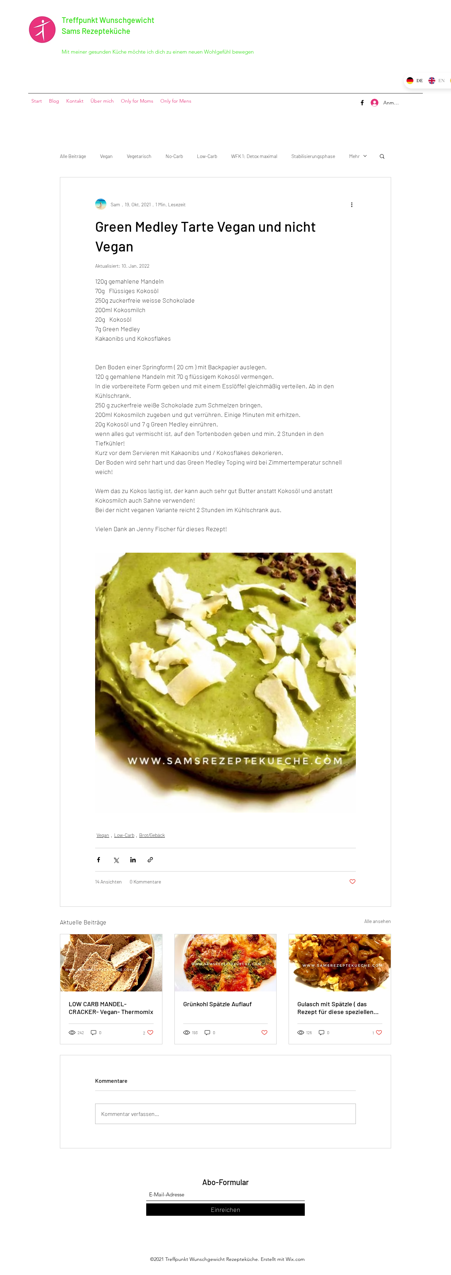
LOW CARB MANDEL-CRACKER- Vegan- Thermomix (111, 1007)
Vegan (106, 156)
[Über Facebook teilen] (98, 859)
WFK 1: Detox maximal (254, 156)
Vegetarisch (139, 156)
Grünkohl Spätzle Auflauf (217, 1004)
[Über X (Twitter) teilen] (115, 859)
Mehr (354, 156)
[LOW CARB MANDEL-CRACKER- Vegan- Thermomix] (111, 962)
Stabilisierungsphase (313, 156)
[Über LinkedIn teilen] (133, 859)
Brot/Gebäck (152, 835)
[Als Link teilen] (150, 859)
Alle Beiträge (73, 156)
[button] (382, 156)
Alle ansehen (377, 921)
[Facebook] (362, 102)
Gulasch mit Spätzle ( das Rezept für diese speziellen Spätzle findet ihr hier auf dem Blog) (335, 1007)
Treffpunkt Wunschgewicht (108, 19)
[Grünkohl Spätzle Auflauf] (226, 962)
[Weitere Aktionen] (351, 204)
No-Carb (174, 156)
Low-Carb (207, 156)
